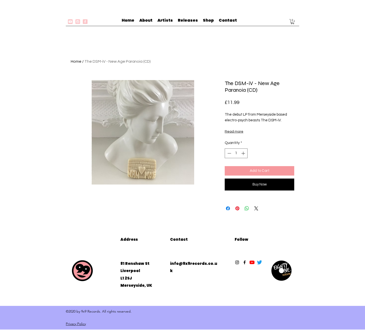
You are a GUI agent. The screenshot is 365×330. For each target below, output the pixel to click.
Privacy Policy (76, 324)
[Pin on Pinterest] (237, 208)
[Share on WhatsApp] (247, 208)
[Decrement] (228, 153)
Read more (234, 131)
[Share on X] (256, 208)
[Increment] (243, 153)
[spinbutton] (236, 153)
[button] (292, 21)
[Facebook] (244, 262)
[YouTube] (252, 262)
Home (76, 61)
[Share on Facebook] (228, 208)
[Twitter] (259, 262)
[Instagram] (237, 262)
